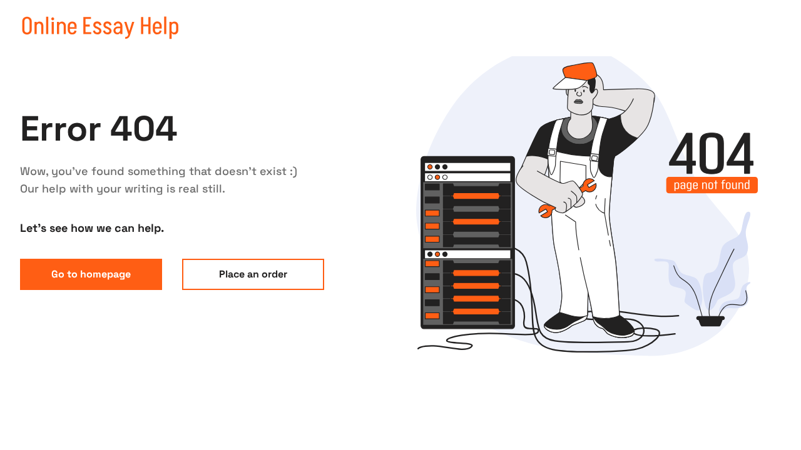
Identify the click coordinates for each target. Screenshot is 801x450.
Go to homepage (91, 274)
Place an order (253, 274)
